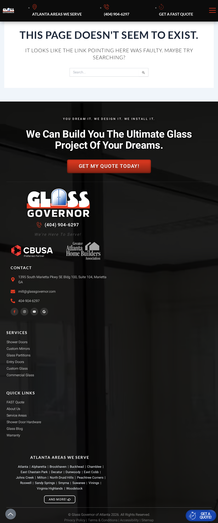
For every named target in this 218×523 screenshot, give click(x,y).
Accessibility (129, 520)
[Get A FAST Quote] (176, 10)
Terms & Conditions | (104, 520)
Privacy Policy (74, 520)
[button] (212, 11)
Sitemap (147, 520)
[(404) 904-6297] (117, 10)
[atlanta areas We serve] (57, 10)
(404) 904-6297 (62, 224)
